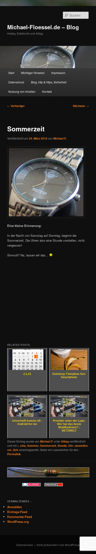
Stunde (62, 445)
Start (11, 73)
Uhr (70, 445)
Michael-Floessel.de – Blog (43, 27)
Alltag (65, 441)
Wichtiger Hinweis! (33, 73)
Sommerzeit (48, 445)
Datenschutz (16, 82)
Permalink (14, 454)
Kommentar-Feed (19, 516)
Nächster (81, 106)
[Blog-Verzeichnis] (31, 485)
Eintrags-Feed (17, 512)
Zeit (15, 450)
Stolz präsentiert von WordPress (58, 545)
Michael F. (59, 138)
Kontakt (47, 91)
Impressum (58, 73)
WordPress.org (18, 521)
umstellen (81, 445)
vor (9, 450)
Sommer (33, 445)
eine (23, 445)
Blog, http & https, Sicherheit (48, 82)
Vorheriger (16, 106)
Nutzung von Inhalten (21, 91)
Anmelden (14, 507)
